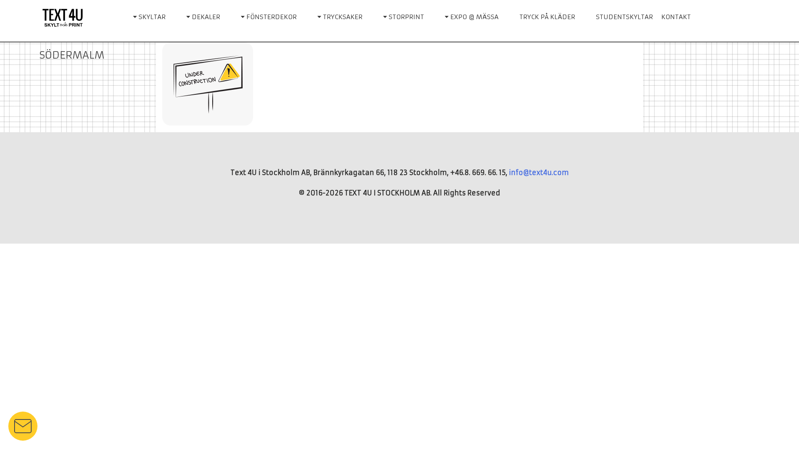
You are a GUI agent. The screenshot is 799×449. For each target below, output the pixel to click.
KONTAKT (676, 17)
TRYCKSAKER (341, 17)
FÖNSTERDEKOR (271, 17)
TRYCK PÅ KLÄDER (547, 17)
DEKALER (205, 17)
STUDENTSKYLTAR (624, 17)
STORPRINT (405, 17)
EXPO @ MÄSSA (474, 17)
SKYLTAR (151, 17)
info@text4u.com (539, 172)
